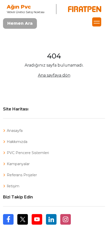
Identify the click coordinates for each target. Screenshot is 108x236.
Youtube (37, 219)
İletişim (13, 186)
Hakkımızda (17, 141)
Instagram (65, 219)
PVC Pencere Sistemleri (28, 153)
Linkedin (51, 219)
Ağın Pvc (19, 7)
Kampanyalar (18, 164)
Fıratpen (84, 9)
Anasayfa (15, 130)
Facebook (8, 224)
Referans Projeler (22, 175)
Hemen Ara (20, 23)
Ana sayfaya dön (54, 75)
